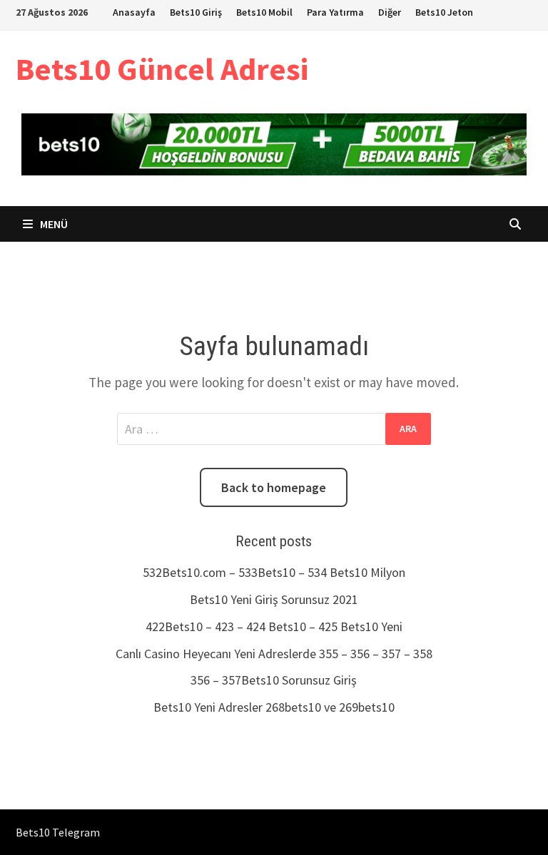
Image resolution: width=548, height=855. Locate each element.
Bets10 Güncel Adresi (162, 68)
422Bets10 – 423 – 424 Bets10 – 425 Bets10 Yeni (274, 626)
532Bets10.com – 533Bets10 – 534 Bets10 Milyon (274, 572)
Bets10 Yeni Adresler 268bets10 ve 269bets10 (274, 707)
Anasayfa (134, 12)
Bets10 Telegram (58, 832)
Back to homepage (273, 487)
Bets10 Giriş (196, 12)
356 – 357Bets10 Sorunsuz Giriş (274, 680)
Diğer (389, 12)
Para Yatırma (335, 12)
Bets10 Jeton (444, 12)
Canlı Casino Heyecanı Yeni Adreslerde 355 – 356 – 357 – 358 (274, 653)
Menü (53, 224)
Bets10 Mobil (264, 12)
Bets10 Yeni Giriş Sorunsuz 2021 (274, 599)
